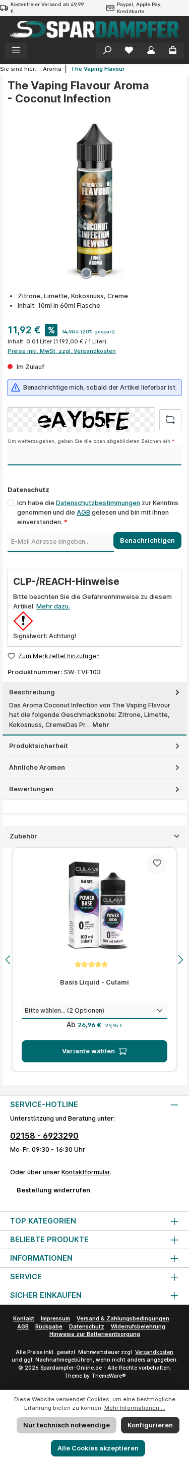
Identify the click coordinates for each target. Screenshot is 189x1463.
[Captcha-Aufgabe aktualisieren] (170, 419)
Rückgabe (48, 1326)
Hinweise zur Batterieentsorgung (94, 1334)
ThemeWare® (108, 1376)
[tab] (94, 709)
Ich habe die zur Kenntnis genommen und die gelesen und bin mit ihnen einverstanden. (97, 512)
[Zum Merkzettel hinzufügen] (157, 864)
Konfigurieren (150, 1425)
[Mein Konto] (151, 51)
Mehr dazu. (53, 606)
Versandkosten (154, 1352)
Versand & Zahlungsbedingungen (123, 1318)
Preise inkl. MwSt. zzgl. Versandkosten (62, 350)
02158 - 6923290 (44, 1136)
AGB (83, 512)
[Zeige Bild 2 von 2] (102, 273)
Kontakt (23, 1318)
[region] (94, 959)
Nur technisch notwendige (66, 1425)
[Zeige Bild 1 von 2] (86, 273)
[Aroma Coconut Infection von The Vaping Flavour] (94, 198)
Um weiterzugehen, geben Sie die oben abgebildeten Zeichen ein (91, 441)
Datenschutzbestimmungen (98, 503)
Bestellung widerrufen (53, 1190)
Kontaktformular (85, 1172)
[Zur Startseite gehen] (94, 29)
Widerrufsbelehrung (138, 1326)
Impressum (55, 1318)
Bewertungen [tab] (31, 789)
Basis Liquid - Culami (94, 982)
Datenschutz (86, 1326)
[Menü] (16, 51)
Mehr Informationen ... (134, 1407)
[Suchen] (107, 51)
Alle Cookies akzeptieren (98, 1448)
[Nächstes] (180, 959)
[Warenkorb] (173, 51)
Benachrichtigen (147, 540)
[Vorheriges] (8, 959)
